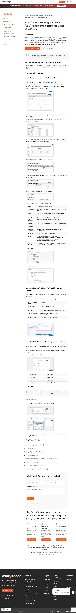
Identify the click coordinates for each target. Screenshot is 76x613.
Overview (5, 18)
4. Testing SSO (8, 39)
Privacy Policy (51, 610)
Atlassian (26, 1)
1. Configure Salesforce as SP (9, 28)
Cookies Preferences (68, 610)
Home (14, 1)
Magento (46, 593)
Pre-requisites (7, 21)
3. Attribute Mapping (9, 36)
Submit (30, 499)
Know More (62, 539)
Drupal (32, 1)
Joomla (46, 590)
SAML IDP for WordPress (36, 15)
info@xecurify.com (9, 585)
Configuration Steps (9, 24)
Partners (68, 585)
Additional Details (32, 486)
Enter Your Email (31, 480)
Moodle (46, 596)
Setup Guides (49, 15)
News (67, 582)
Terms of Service (59, 610)
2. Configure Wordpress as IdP (9, 32)
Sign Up (62, 1)
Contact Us (69, 1)
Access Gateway (29, 603)
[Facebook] (11, 598)
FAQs (55, 597)
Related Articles (7, 42)
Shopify (38, 1)
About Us (68, 579)
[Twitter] (8, 598)
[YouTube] (6, 598)
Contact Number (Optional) (54, 480)
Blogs (55, 586)
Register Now (61, 5)
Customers (69, 587)
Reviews (47, 539)
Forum (55, 599)
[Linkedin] (3, 598)
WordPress (19, 1)
